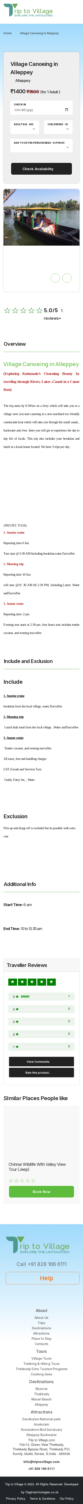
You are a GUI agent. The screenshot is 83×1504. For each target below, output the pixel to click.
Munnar (41, 1389)
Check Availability (38, 169)
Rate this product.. (37, 1072)
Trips (41, 1323)
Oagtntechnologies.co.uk (42, 1492)
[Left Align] (12, 982)
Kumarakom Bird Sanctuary (41, 1429)
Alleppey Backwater (41, 1435)
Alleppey (41, 1404)
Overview (15, 344)
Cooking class (41, 1374)
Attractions (41, 1333)
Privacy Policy (15, 1498)
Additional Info (20, 884)
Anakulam (41, 1424)
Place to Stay (42, 1338)
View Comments (38, 1061)
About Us (41, 1318)
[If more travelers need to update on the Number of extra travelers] (62, 92)
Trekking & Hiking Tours (41, 1364)
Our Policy (67, 1498)
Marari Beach (41, 1399)
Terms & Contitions (42, 1498)
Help (46, 1278)
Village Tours (41, 1358)
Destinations (41, 1328)
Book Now (41, 1192)
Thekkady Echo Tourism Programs (41, 1369)
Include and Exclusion (28, 661)
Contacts (41, 1344)
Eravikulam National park (41, 1419)
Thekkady (41, 1394)
